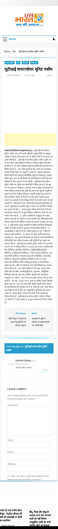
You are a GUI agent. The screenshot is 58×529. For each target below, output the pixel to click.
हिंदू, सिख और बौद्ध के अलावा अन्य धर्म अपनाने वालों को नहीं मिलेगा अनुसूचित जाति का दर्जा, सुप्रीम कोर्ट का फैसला (40, 519)
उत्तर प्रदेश (10, 63)
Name (11, 440)
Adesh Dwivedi (13, 75)
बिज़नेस (25, 63)
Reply (45, 370)
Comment (13, 405)
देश (18, 63)
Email (11, 452)
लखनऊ (34, 63)
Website (11, 464)
